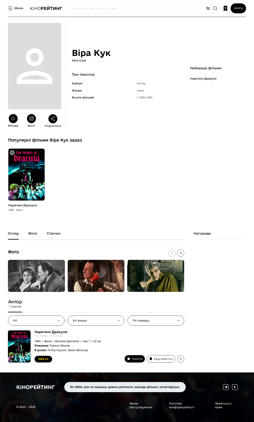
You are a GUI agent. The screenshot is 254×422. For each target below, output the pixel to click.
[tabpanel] (96, 348)
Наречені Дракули (203, 78)
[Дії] (180, 358)
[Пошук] (215, 8)
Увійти (238, 8)
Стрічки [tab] (53, 233)
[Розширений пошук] (208, 8)
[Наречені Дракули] (26, 175)
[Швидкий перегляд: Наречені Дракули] (12, 152)
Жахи (140, 90)
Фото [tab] (32, 233)
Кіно (46, 8)
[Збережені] (225, 8)
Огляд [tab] (13, 233)
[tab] (15, 303)
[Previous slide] (171, 253)
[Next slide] (180, 253)
